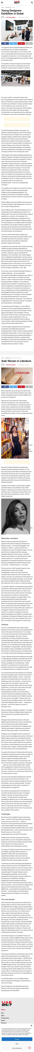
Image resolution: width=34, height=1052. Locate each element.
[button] (31, 1025)
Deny (17, 1043)
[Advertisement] (17, 119)
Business (4, 1023)
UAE (2, 1013)
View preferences (17, 1048)
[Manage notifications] (29, 1047)
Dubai (13, 7)
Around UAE (8, 7)
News (2, 1015)
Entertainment (8, 358)
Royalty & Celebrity (17, 358)
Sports (3, 1020)
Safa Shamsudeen (11, 17)
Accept (17, 1039)
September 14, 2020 (23, 17)
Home (2, 7)
